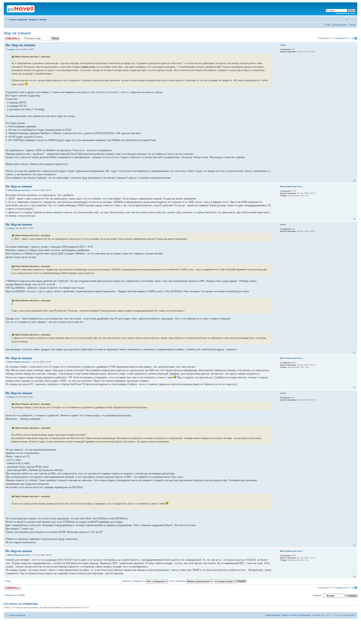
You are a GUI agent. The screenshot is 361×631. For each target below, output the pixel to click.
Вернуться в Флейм (15, 595)
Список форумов (18, 19)
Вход (353, 25)
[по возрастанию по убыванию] (230, 581)
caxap (11, 49)
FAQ (328, 25)
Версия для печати (347, 18)
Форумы (33, 19)
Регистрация (340, 25)
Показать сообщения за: (134, 581)
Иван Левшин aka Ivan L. (20, 190)
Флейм (42, 19)
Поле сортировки (177, 581)
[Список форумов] (21, 8)
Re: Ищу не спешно (20, 45)
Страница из (341, 38)
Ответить (8, 37)
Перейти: (317, 595)
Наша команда (272, 615)
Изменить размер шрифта (352, 18)
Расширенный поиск (345, 13)
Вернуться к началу (354, 181)
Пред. (8, 581)
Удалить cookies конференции (295, 615)
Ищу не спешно (17, 33)
